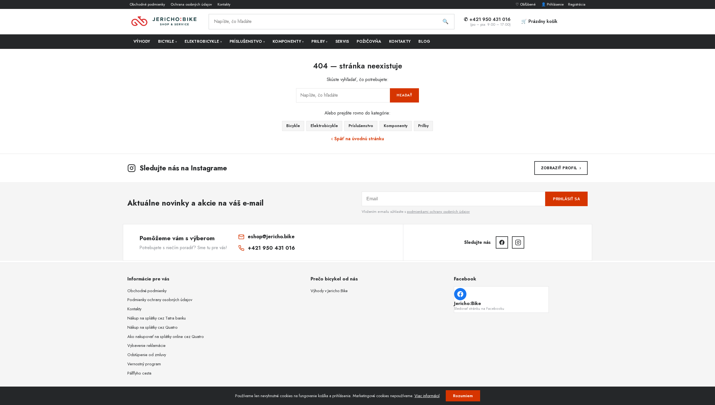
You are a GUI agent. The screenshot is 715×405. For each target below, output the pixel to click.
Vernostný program (144, 364)
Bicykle (167, 41)
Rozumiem (463, 396)
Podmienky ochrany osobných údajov (159, 300)
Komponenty (288, 41)
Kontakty (224, 4)
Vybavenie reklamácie (146, 345)
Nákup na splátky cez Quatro (152, 327)
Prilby (319, 41)
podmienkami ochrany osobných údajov (438, 211)
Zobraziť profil (561, 168)
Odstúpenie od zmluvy (146, 355)
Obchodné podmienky (147, 4)
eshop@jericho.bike (271, 236)
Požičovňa (369, 41)
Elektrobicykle (203, 41)
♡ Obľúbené (526, 4)
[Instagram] (518, 242)
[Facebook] (502, 242)
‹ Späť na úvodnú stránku (357, 138)
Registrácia (576, 4)
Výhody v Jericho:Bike (329, 291)
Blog (424, 41)
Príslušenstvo (247, 41)
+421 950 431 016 (271, 248)
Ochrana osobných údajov (191, 4)
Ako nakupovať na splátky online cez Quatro (165, 336)
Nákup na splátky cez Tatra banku (156, 318)
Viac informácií (427, 396)
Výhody (142, 41)
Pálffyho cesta (139, 373)
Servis (342, 41)
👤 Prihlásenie (552, 4)
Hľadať (404, 95)
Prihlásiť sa (566, 199)
